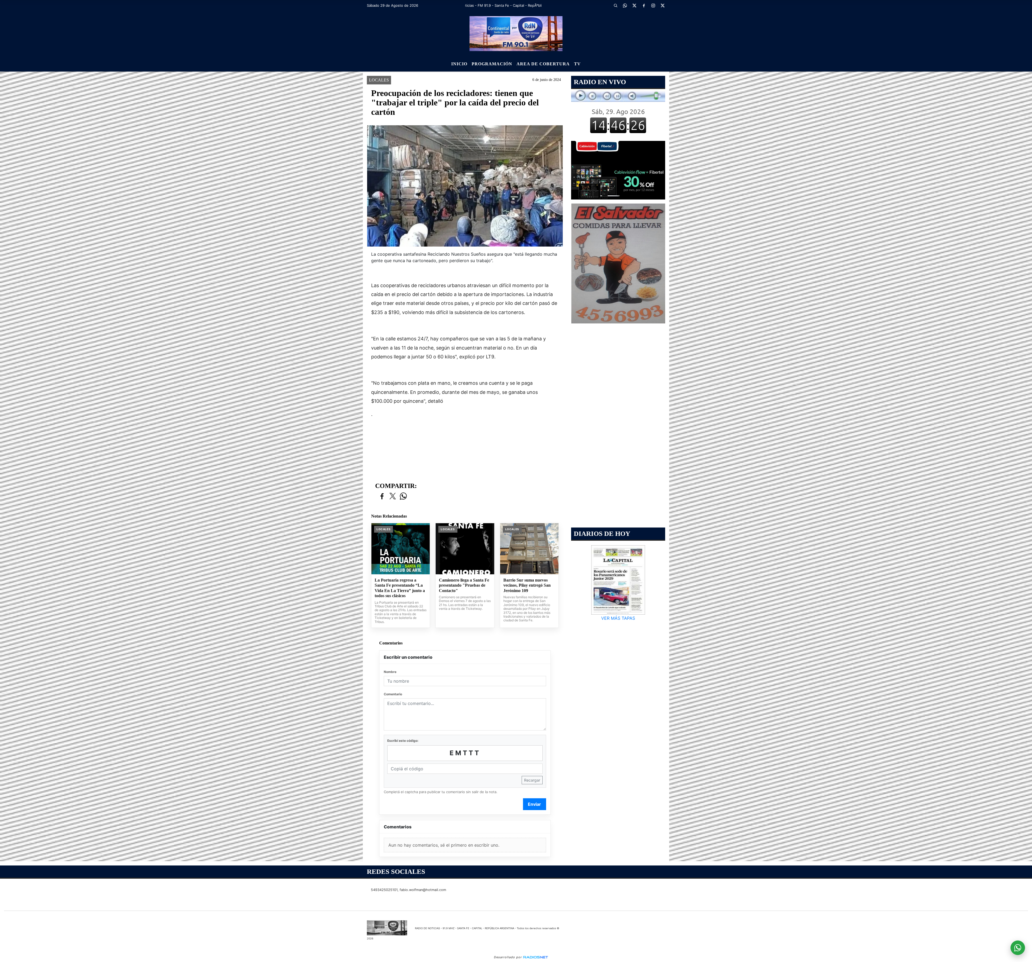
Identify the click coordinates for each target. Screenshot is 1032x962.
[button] (615, 5)
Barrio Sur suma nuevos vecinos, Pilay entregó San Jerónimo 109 (527, 585)
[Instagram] (653, 5)
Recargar (532, 780)
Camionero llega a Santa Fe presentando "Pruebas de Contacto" (464, 585)
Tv (577, 64)
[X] (634, 5)
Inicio (459, 64)
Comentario (393, 694)
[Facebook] (643, 5)
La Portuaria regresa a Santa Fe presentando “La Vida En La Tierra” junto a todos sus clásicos (400, 588)
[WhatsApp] (624, 5)
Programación (492, 64)
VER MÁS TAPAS (618, 618)
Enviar (534, 804)
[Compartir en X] (393, 496)
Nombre (390, 672)
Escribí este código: (402, 741)
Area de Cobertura (543, 64)
